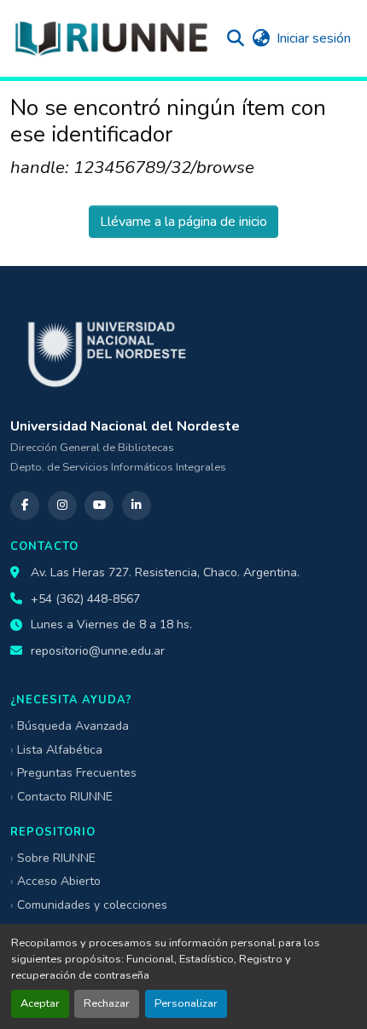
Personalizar (186, 1003)
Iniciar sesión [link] (314, 38)
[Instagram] (62, 505)
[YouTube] (99, 505)
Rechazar (107, 1003)
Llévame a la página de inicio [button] (183, 221)
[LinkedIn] (136, 505)
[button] (111, 38)
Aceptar (40, 1003)
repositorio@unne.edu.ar (98, 651)
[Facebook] (24, 505)
